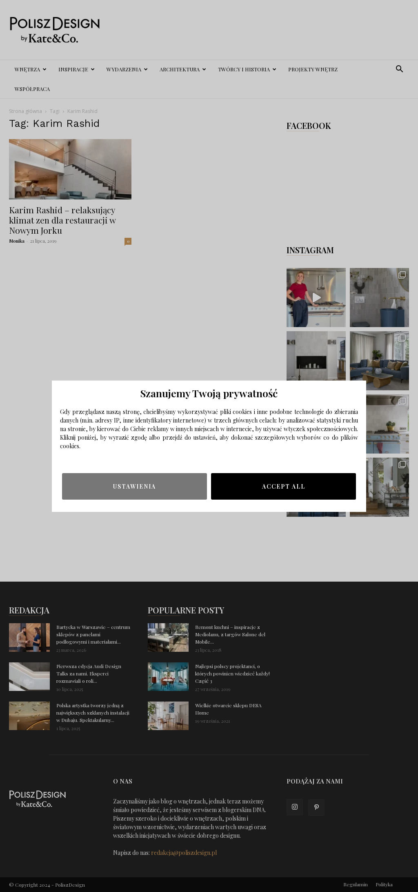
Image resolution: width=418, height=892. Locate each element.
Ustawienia (134, 486)
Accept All (283, 486)
